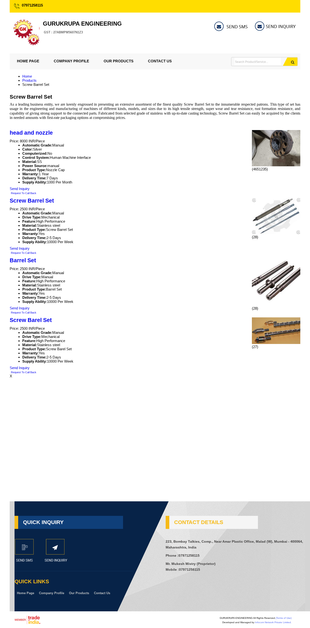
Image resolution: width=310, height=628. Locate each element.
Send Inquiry (20, 189)
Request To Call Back (23, 193)
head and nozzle (31, 133)
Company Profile (71, 61)
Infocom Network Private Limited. (273, 622)
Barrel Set (23, 260)
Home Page (28, 61)
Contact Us (160, 61)
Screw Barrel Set (32, 201)
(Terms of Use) (284, 618)
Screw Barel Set (31, 320)
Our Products (118, 61)
